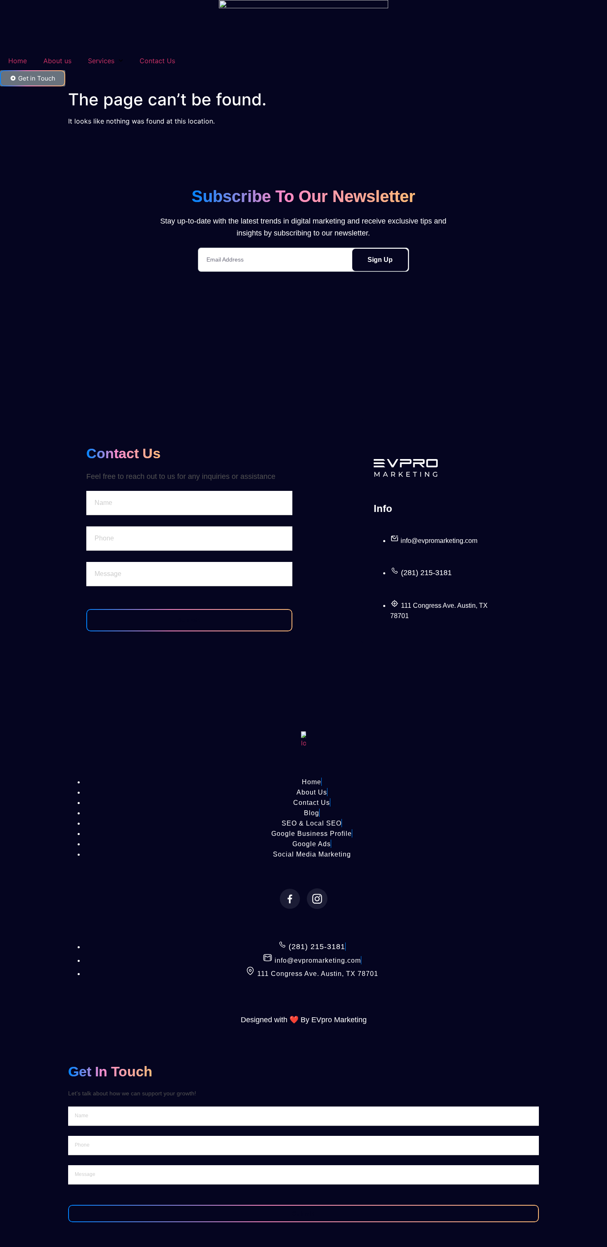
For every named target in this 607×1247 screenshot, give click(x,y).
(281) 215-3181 (426, 573)
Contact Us (157, 61)
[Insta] (317, 898)
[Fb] (290, 898)
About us (57, 61)
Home (17, 61)
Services (101, 61)
